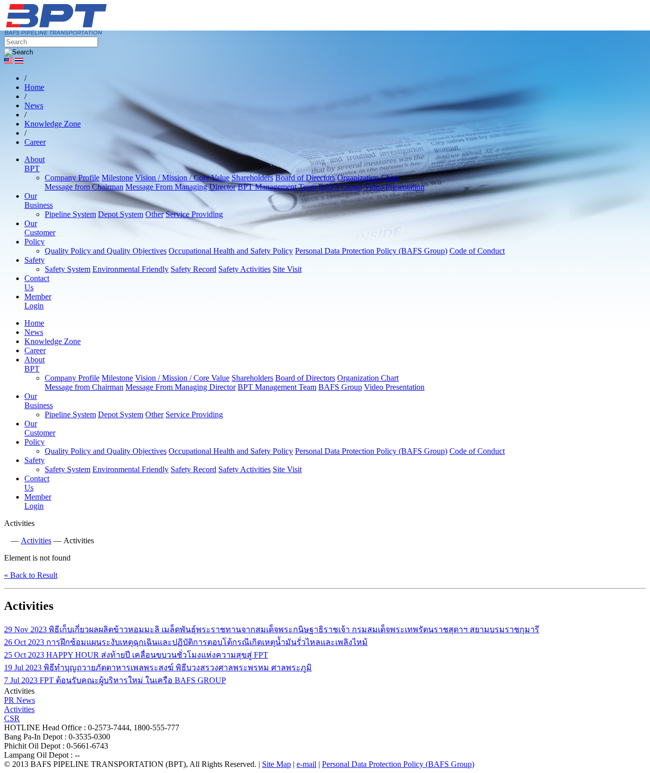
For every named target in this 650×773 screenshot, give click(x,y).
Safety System (67, 269)
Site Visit (287, 269)
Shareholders (252, 177)
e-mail (306, 764)
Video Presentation (394, 186)
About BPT (34, 164)
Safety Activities (244, 269)
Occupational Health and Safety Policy (231, 250)
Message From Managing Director (180, 186)
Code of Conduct (477, 250)
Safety (34, 260)
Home (34, 323)
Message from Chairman (84, 186)
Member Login (37, 301)
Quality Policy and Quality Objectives (106, 250)
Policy (34, 241)
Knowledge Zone (52, 341)
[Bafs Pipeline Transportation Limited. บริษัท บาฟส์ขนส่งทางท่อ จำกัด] (110, 31)
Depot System (120, 214)
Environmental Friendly (130, 269)
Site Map (276, 764)
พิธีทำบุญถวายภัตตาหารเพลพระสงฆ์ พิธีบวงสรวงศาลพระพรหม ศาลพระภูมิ (158, 667)
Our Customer (39, 228)
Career (35, 350)
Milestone (117, 177)
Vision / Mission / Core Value (182, 177)
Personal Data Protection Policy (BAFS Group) (371, 250)
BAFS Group (340, 186)
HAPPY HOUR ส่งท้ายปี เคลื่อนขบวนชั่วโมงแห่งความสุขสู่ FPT (136, 655)
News (33, 332)
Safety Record (193, 269)
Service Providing (194, 214)
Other (154, 214)
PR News (19, 700)
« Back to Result (30, 575)
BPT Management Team (277, 186)
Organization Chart (368, 177)
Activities (36, 540)
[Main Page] (6, 540)
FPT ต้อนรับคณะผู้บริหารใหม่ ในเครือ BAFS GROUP (115, 680)
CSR (12, 718)
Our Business (38, 200)
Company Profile (72, 177)
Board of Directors (305, 177)
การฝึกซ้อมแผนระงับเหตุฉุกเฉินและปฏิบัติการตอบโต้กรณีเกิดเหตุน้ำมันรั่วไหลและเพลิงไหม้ (186, 642)
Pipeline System (70, 214)
